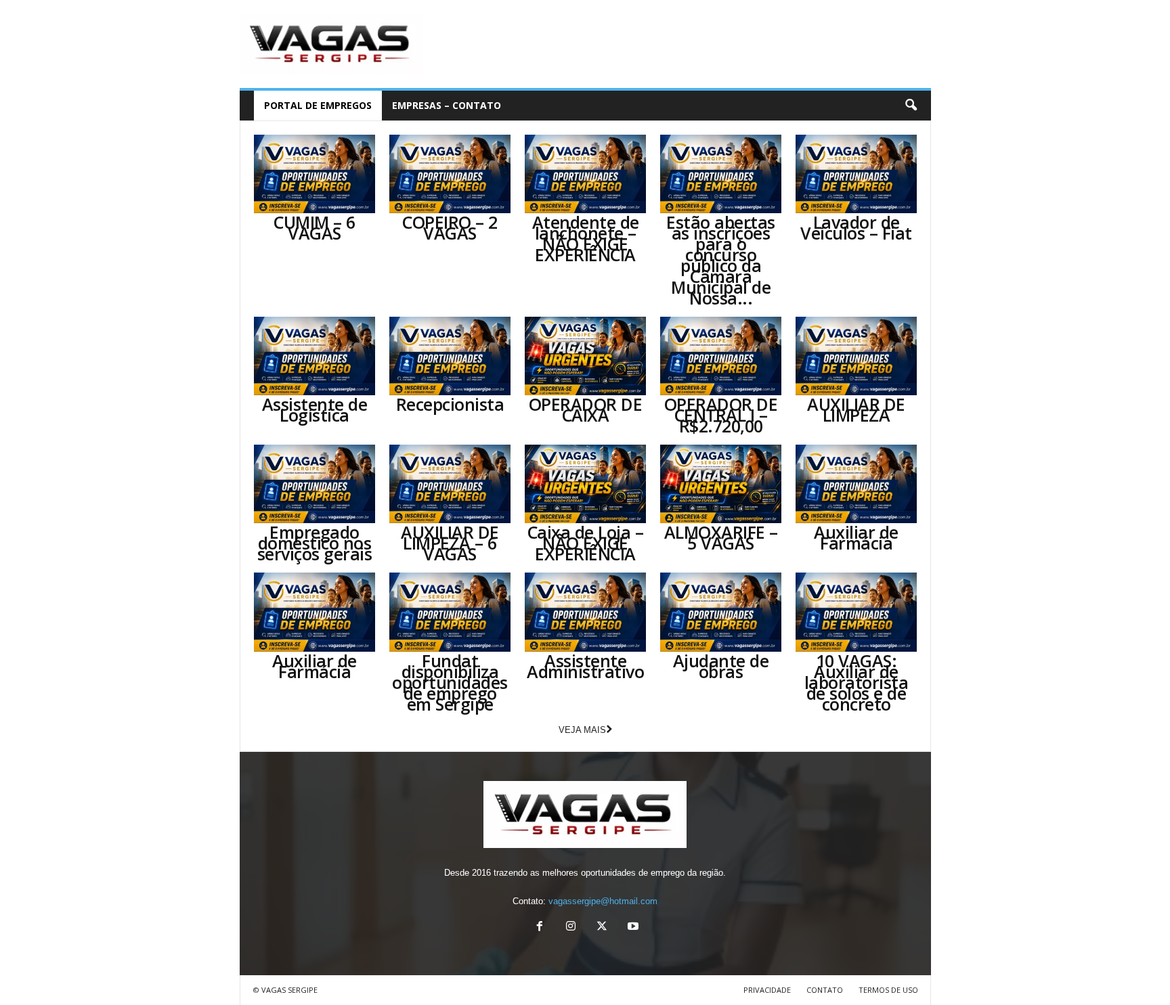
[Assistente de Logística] (315, 356)
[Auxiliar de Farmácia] (856, 484)
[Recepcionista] (450, 356)
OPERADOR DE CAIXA (586, 409)
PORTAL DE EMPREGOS (318, 105)
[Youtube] (632, 927)
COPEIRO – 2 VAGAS (450, 227)
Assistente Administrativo (585, 666)
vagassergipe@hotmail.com (602, 901)
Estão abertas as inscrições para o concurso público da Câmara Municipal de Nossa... (720, 259)
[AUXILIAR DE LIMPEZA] (856, 356)
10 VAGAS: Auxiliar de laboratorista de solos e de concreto (856, 682)
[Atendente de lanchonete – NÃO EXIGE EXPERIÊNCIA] (586, 174)
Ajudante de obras (721, 666)
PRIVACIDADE (767, 990)
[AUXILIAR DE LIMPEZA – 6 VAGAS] (450, 484)
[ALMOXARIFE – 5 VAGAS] (721, 484)
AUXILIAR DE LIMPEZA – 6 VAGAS (450, 542)
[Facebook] (539, 927)
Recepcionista (450, 404)
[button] (911, 105)
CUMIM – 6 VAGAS (314, 227)
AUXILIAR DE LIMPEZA (856, 409)
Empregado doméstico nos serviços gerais (314, 542)
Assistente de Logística (315, 409)
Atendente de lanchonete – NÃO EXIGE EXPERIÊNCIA (585, 238)
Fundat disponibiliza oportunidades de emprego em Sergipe (450, 682)
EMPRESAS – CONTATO (446, 105)
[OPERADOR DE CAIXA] (586, 356)
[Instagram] (570, 927)
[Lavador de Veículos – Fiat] (856, 174)
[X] (602, 927)
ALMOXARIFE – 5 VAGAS (721, 537)
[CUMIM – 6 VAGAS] (315, 174)
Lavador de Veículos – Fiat (856, 227)
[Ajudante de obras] (721, 612)
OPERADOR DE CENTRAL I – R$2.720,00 (721, 415)
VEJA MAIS (582, 730)
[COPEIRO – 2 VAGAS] (450, 174)
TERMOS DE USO (888, 990)
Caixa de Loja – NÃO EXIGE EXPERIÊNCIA (585, 542)
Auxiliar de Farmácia (856, 537)
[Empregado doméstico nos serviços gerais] (315, 484)
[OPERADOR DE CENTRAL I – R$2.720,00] (721, 356)
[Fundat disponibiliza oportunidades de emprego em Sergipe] (450, 612)
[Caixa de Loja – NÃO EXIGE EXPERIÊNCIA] (586, 484)
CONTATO (824, 990)
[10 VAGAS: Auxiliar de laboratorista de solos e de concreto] (856, 612)
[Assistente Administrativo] (586, 612)
